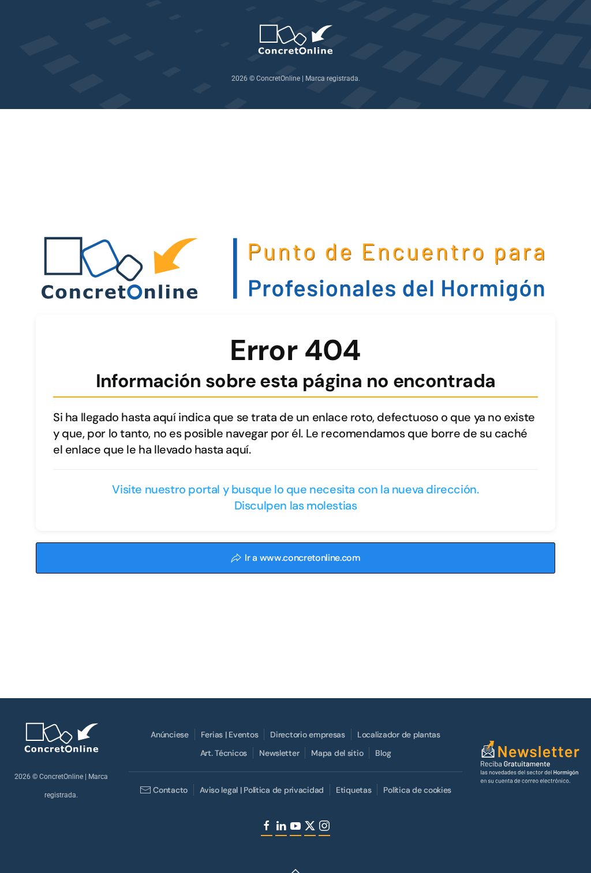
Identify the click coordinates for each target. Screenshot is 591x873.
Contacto (170, 790)
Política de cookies (417, 790)
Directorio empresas (307, 734)
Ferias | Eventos (230, 734)
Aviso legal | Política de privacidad (262, 790)
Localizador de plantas (398, 734)
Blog (383, 753)
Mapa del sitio (337, 753)
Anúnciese (169, 734)
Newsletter (279, 753)
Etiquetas (353, 790)
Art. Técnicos (223, 753)
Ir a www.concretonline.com (303, 558)
